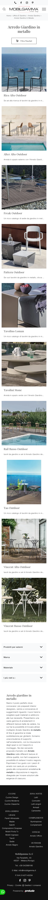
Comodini (36, 801)
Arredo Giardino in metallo (24, 18)
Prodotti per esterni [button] (13, 647)
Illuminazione (36, 821)
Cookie (18, 885)
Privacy (10, 885)
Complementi (36, 825)
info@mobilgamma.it (27, 870)
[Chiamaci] (15, 3)
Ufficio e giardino (19, 16)
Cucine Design (12, 797)
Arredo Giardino (34, 16)
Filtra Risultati (26, 41)
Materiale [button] (8, 668)
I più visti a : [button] (10, 678)
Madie (12, 821)
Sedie (12, 841)
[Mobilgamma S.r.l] (24, 9)
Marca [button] (7, 657)
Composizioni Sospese (12, 828)
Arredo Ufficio (36, 836)
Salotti (12, 825)
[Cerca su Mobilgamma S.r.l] (4, 9)
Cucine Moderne (12, 801)
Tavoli (12, 838)
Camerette (36, 810)
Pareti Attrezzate (12, 818)
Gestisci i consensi (33, 885)
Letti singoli (36, 804)
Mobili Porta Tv (11, 831)
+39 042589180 (26, 865)
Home (9, 16)
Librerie (12, 815)
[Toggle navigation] (44, 9)
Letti (36, 797)
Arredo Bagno (12, 845)
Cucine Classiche (12, 804)
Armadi (36, 807)
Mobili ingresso (11, 835)
